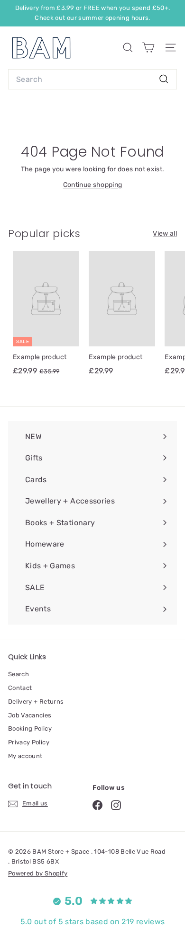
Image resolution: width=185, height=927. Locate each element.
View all (165, 234)
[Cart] (148, 48)
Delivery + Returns (36, 701)
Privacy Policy (28, 742)
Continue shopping (92, 185)
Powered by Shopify (37, 873)
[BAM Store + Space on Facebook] (97, 805)
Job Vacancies (30, 715)
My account (25, 755)
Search (18, 674)
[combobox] (92, 79)
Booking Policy (30, 728)
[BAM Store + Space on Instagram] (116, 805)
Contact (20, 687)
